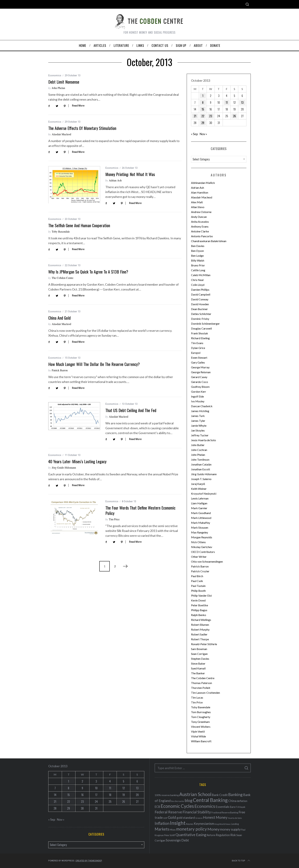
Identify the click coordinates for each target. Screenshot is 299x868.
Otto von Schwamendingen (207, 561)
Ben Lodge (197, 255)
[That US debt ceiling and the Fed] (74, 416)
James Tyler (198, 420)
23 (210, 116)
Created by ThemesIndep (88, 861)
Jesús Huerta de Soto (203, 440)
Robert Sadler (199, 634)
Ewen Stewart (199, 357)
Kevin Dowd (198, 600)
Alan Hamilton (199, 192)
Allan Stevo (197, 207)
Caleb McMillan (200, 275)
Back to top (238, 861)
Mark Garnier (199, 508)
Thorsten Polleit (200, 687)
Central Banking (210, 800)
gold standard (185, 817)
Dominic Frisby (200, 318)
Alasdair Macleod (61, 134)
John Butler (198, 445)
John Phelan (58, 88)
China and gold (59, 318)
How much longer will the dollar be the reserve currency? (94, 364)
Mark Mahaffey (200, 522)
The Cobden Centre (62, 278)
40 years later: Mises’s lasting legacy (77, 461)
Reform (211, 835)
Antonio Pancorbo (202, 236)
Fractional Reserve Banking (224, 812)
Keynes (189, 824)
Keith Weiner (199, 488)
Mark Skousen (199, 527)
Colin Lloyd (197, 284)
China (232, 801)
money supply (230, 829)
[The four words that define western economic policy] (74, 518)
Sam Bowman (199, 649)
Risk (233, 835)
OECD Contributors (203, 551)
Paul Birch (197, 576)
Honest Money (215, 817)
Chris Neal (197, 279)
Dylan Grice (198, 347)
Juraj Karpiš (198, 483)
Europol (195, 352)
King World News (223, 824)
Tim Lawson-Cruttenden (205, 692)
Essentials (222, 807)
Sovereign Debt (177, 840)
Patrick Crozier (200, 571)
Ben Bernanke (177, 801)
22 (202, 116)
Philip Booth (198, 590)
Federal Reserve (168, 812)
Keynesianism (204, 824)
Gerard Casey (199, 377)
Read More (78, 105)
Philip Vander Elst (201, 595)
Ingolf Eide (197, 396)
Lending (235, 824)
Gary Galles (198, 362)
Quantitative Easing (190, 835)
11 (227, 102)
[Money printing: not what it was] (74, 184)
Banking (235, 794)
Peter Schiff (169, 835)
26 (234, 116)
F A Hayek (240, 807)
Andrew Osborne (201, 211)
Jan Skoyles (198, 430)
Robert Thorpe (200, 639)
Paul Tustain (198, 585)
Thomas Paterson (201, 683)
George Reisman (201, 372)
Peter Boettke (199, 605)
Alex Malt (197, 202)
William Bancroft (201, 741)
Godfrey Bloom (200, 386)
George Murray (200, 367)
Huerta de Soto (235, 818)
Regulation (223, 835)
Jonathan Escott (200, 469)
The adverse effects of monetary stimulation (82, 128)
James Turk (198, 415)
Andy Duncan (199, 216)
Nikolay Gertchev (201, 547)
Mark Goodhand (201, 513)
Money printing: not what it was (130, 174)
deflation (242, 800)
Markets (162, 829)
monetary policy (191, 828)
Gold (172, 817)
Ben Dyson (197, 250)
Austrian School (195, 794)
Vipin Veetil (198, 731)
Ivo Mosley (197, 401)
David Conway (199, 299)
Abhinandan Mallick (203, 182)
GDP (165, 818)
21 (195, 116)
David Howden (200, 304)
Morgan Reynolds (201, 537)
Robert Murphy (200, 629)
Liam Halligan (199, 503)
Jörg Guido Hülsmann (64, 467)
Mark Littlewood (201, 517)
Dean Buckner (199, 309)
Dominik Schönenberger (205, 323)
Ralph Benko (198, 615)
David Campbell (200, 294)
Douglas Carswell (201, 328)
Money (213, 829)
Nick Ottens (198, 542)
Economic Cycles (177, 806)
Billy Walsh (197, 260)
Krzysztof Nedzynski (203, 493)
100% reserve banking (167, 795)
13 (242, 102)
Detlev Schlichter (201, 313)
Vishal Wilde (198, 736)
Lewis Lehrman (200, 498)
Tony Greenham (200, 721)
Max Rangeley (199, 532)
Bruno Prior (198, 265)
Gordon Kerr (198, 391)
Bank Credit (220, 795)
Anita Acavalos (200, 221)
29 (202, 123)
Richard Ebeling (200, 338)
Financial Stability (197, 812)
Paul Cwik (197, 581)
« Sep (194, 134)
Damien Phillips (200, 289)
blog (188, 800)
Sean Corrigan (199, 653)
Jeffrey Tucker (200, 435)
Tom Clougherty (200, 717)
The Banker (198, 673)
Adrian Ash (115, 180)
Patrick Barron (60, 370)
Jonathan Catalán (201, 464)
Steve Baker (198, 663)
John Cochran (199, 449)
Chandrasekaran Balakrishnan (208, 241)
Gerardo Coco (199, 381)
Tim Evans (197, 343)
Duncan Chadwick (201, 406)
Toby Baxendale (61, 231)
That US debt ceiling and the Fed (130, 410)
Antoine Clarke (200, 231)
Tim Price (114, 519)
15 (203, 109)
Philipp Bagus (199, 610)
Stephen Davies (200, 658)
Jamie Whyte (198, 425)
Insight (177, 823)
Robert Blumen (200, 624)
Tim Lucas (197, 697)
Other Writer (199, 556)
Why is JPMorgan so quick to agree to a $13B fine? (88, 271)
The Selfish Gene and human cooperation (79, 225)
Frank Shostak (199, 333)
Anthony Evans (200, 226)
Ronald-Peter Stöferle (204, 644)
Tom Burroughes (201, 712)
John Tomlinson (200, 459)
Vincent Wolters (200, 726)
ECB (157, 807)
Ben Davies (197, 245)
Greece (198, 818)
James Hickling (200, 411)
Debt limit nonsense (63, 82)
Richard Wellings (201, 619)
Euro (232, 806)
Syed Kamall (198, 668)
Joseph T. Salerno (201, 479)
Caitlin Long (198, 270)
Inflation (162, 823)
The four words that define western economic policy (140, 510)
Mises (173, 829)
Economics (54, 75)
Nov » (203, 134)
